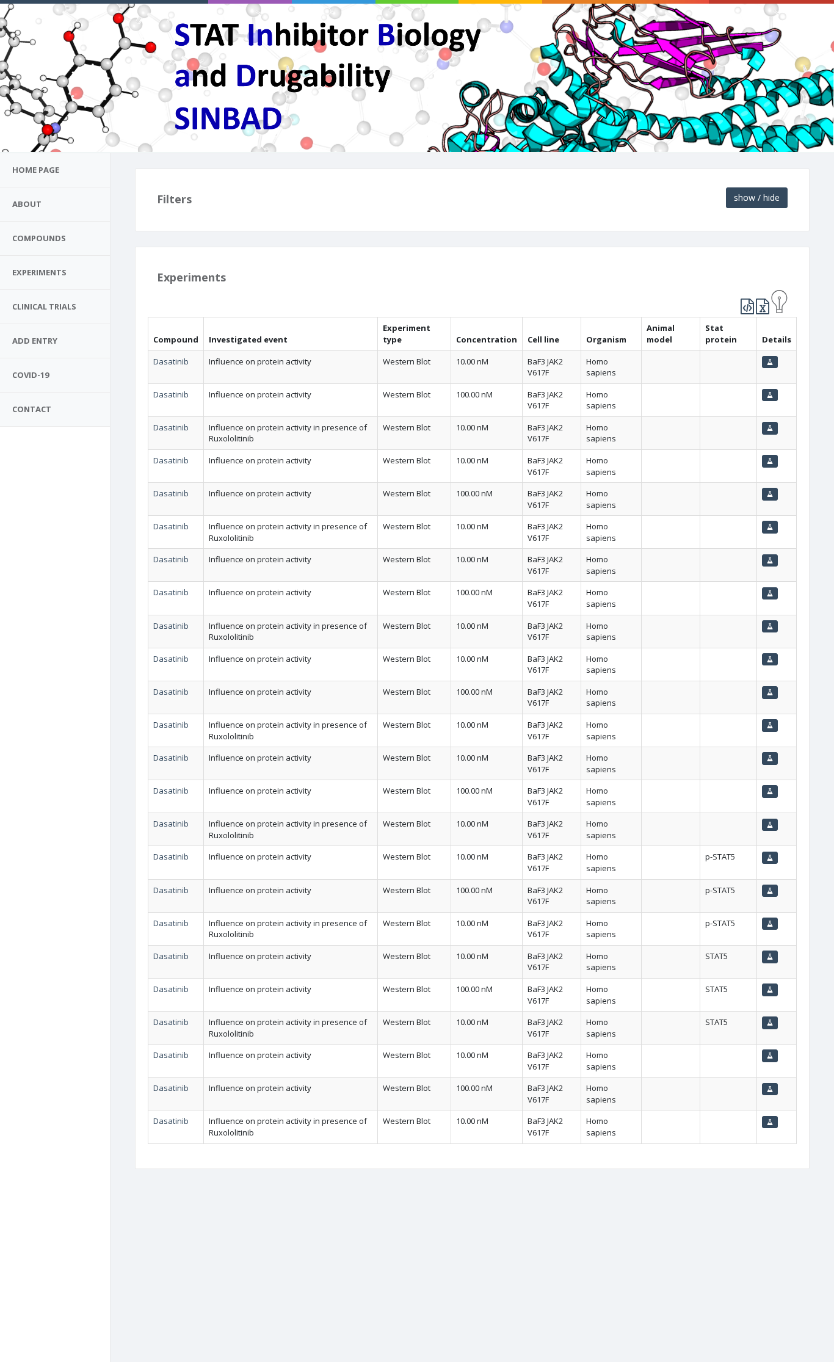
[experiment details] (770, 362)
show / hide (757, 197)
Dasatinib (171, 361)
